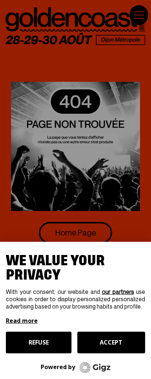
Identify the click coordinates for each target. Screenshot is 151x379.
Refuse (39, 342)
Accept (111, 342)
